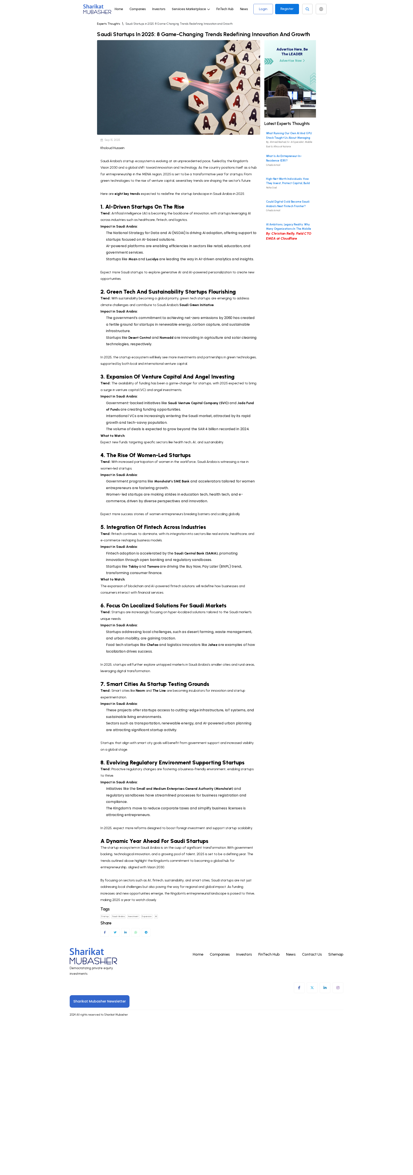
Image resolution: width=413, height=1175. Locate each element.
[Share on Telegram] (146, 932)
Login (263, 9)
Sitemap (335, 954)
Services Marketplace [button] (189, 9)
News (244, 9)
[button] (191, 9)
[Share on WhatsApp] (135, 932)
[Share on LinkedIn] (125, 932)
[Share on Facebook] (104, 932)
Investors (158, 9)
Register (287, 9)
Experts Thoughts (108, 23)
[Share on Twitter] (115, 932)
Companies (137, 9)
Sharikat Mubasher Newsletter (99, 1001)
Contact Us (312, 954)
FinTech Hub (225, 9)
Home (119, 9)
